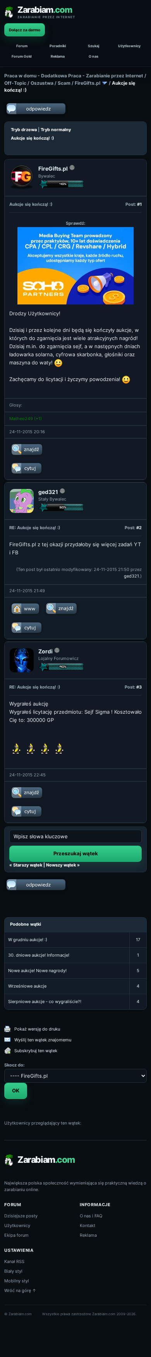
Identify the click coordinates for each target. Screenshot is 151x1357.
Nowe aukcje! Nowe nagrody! (37, 970)
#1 (139, 204)
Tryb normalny (56, 129)
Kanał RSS (14, 1261)
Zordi (45, 651)
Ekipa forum (16, 1235)
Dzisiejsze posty (21, 1216)
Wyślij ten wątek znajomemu (42, 1040)
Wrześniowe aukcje (27, 986)
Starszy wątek (27, 865)
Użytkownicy (129, 46)
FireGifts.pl (87, 83)
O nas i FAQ (91, 1216)
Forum (21, 46)
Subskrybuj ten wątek (35, 1050)
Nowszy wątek (61, 865)
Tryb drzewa (24, 129)
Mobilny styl (16, 1281)
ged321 (48, 492)
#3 (139, 687)
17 (138, 939)
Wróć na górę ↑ (20, 1290)
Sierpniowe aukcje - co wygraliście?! (44, 1001)
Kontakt (87, 1225)
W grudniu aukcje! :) (27, 939)
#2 (139, 527)
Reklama (58, 56)
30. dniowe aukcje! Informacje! (38, 955)
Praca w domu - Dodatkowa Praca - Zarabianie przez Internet (73, 76)
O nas (93, 56)
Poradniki (58, 46)
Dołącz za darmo (24, 29)
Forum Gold (22, 56)
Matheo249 (21, 418)
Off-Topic (15, 83)
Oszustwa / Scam (50, 83)
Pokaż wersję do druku (37, 1029)
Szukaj (93, 46)
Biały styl (13, 1271)
